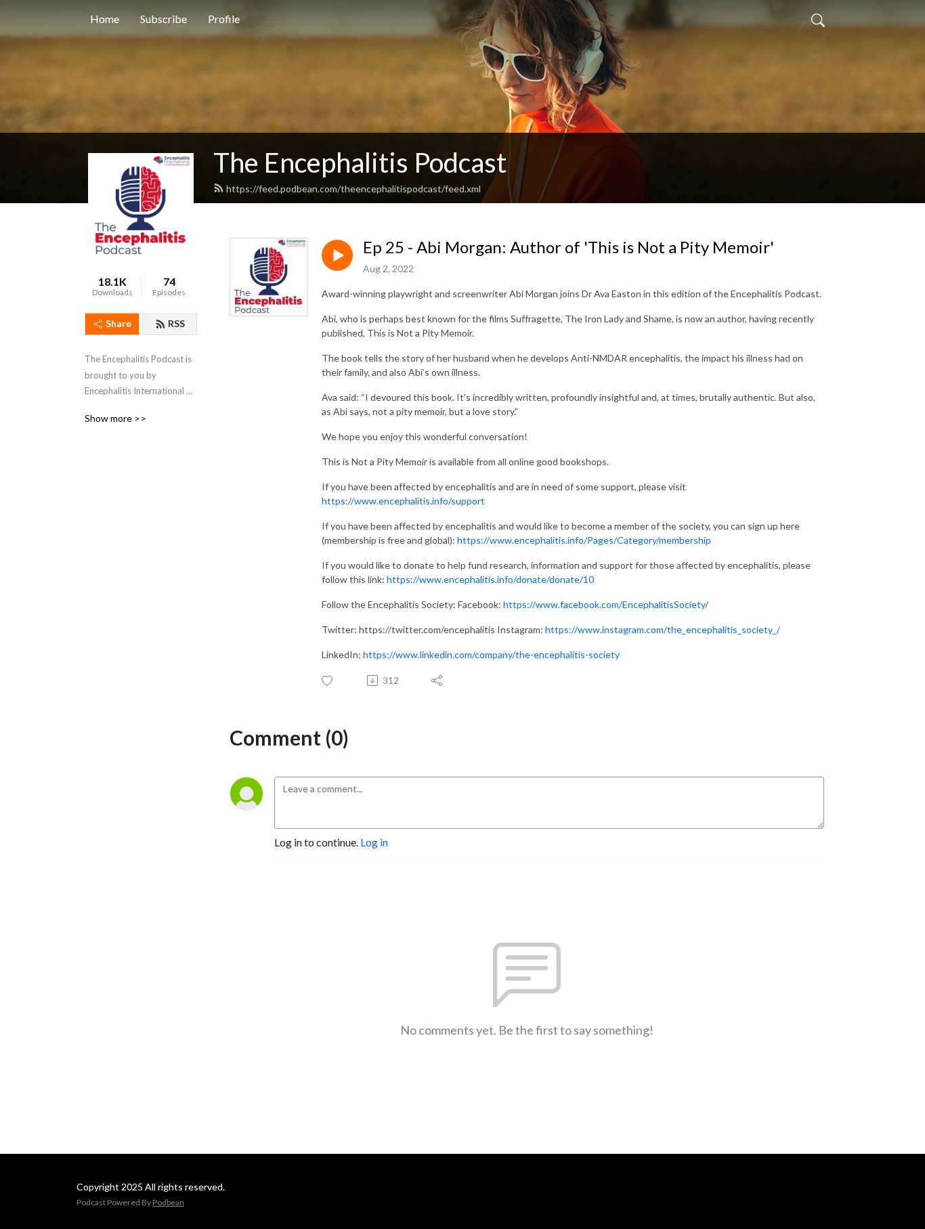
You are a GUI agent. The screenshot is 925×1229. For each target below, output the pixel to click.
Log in (374, 842)
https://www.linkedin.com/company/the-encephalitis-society (491, 654)
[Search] (818, 19)
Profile (224, 18)
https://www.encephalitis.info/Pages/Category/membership (584, 540)
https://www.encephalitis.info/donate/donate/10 (490, 579)
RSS (176, 323)
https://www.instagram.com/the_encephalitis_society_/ (662, 629)
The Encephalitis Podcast (360, 162)
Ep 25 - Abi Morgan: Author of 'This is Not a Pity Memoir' (568, 247)
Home (104, 18)
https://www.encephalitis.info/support (403, 500)
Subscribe (163, 18)
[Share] (438, 680)
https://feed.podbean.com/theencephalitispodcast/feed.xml (353, 188)
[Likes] (328, 681)
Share (118, 323)
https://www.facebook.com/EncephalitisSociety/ (605, 604)
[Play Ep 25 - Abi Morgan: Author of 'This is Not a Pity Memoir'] (337, 255)
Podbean (168, 1202)
